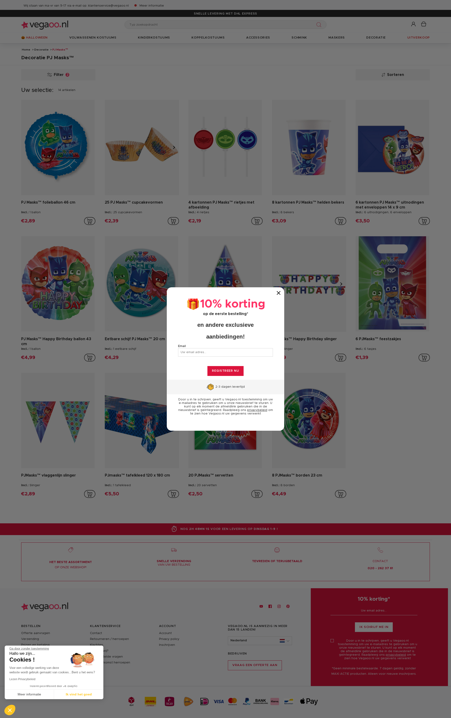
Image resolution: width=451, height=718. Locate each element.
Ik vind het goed (79, 694)
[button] (10, 710)
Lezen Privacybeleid (22, 679)
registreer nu (225, 370)
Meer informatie (29, 694)
